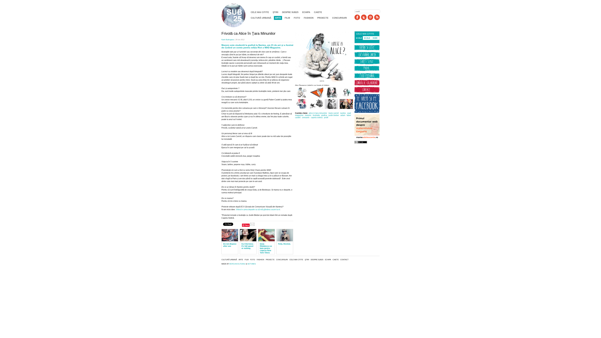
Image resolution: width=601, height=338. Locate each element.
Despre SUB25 (290, 12)
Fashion (308, 18)
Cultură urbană (261, 18)
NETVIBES (251, 264)
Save (247, 225)
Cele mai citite (260, 12)
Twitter (364, 17)
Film (287, 18)
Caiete (318, 12)
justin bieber (334, 115)
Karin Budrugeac (227, 40)
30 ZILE (367, 38)
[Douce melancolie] (346, 97)
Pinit (370, 17)
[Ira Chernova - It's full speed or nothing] (248, 235)
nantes (343, 113)
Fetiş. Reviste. (284, 244)
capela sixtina (317, 117)
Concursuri (339, 18)
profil (326, 117)
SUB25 (237, 15)
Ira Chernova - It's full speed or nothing (247, 246)
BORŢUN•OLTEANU (237, 264)
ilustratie (316, 115)
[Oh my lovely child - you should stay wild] (331, 97)
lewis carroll (334, 113)
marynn (308, 115)
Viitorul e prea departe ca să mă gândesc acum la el (258, 209)
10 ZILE (359, 38)
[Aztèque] (316, 97)
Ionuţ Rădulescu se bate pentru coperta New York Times (266, 248)
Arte (278, 18)
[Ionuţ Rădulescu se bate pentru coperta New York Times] (266, 235)
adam (342, 115)
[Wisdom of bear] (331, 108)
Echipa (306, 12)
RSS (377, 17)
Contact (344, 260)
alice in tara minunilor (318, 113)
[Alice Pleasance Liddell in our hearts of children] (301, 97)
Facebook (357, 17)
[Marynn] (346, 108)
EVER (375, 38)
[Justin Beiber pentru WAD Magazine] (316, 108)
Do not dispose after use (229, 245)
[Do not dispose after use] (230, 235)
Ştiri (275, 12)
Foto (297, 18)
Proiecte (322, 18)
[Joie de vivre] (301, 108)
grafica (324, 115)
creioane (305, 117)
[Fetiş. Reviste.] (285, 235)
